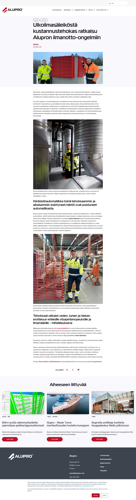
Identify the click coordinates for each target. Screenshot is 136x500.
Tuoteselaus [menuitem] (104, 455)
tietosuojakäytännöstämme (87, 486)
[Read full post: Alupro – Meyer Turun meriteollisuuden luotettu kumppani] (68, 402)
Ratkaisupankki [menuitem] (106, 459)
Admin (36, 44)
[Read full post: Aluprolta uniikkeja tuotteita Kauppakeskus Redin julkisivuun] (112, 402)
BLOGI (36, 20)
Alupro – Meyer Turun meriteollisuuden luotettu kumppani (68, 424)
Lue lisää (10, 439)
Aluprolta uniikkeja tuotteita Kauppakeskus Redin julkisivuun (110, 424)
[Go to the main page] (12, 10)
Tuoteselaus (57, 10)
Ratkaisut (67, 10)
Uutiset (44, 20)
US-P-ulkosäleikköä (61, 328)
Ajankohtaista (79, 10)
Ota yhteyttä (101, 10)
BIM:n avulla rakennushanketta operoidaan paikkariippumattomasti (23, 424)
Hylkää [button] (104, 495)
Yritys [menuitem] (102, 467)
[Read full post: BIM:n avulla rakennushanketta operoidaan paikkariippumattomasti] (23, 402)
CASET (49, 416)
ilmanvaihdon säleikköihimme (50, 362)
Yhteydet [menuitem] (103, 471)
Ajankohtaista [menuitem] (105, 463)
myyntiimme (97, 362)
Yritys (90, 10)
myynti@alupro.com (76, 473)
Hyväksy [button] (95, 495)
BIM (9, 416)
